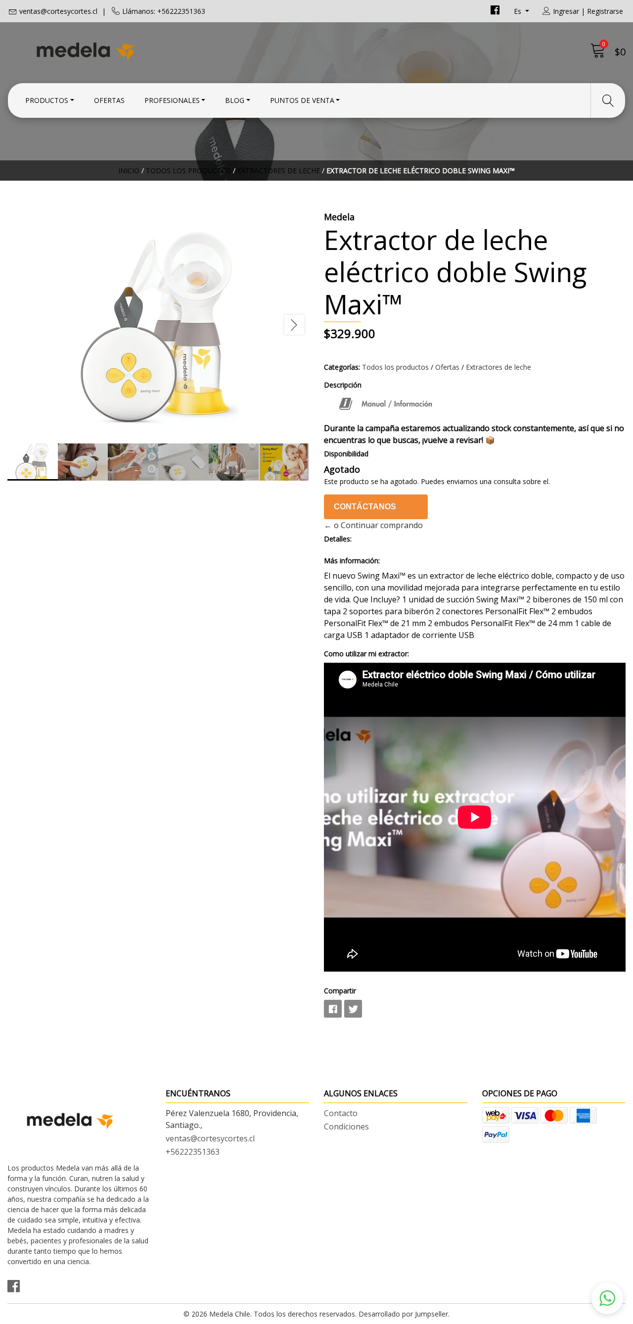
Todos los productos (188, 170)
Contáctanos (365, 506)
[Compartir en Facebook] (333, 1009)
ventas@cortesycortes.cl (58, 11)
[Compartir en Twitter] (353, 1009)
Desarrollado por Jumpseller (403, 1314)
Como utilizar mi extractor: (366, 653)
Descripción (343, 385)
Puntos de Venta (302, 100)
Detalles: (338, 538)
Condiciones (346, 1126)
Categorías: (342, 367)
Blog (234, 100)
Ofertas (109, 100)
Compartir (340, 990)
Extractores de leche (278, 170)
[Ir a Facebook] (495, 11)
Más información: (352, 560)
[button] (607, 1298)
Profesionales (172, 100)
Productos (46, 100)
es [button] (518, 11)
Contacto (341, 1113)
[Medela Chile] (161, 50)
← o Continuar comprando (373, 525)
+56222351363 (193, 1151)
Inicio (128, 170)
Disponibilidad (346, 453)
